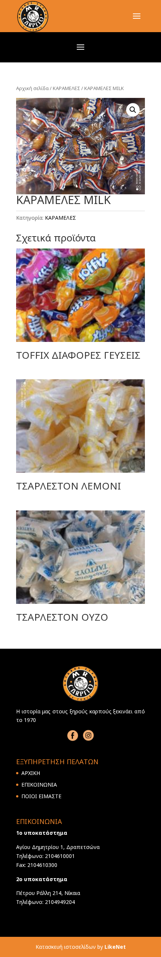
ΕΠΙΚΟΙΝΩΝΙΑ (39, 784)
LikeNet (115, 946)
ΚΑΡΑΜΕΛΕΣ (66, 88)
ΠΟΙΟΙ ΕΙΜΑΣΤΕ (41, 796)
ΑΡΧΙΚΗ (30, 773)
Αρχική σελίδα (32, 88)
